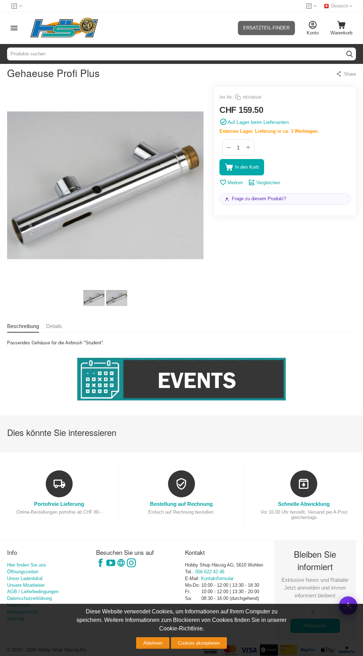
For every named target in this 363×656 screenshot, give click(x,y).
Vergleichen (268, 182)
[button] (346, 74)
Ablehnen (152, 643)
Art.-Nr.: (226, 97)
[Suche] (349, 54)
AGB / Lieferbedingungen (32, 591)
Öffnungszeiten (22, 571)
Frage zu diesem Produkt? (259, 198)
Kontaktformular (217, 578)
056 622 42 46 (209, 571)
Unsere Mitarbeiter (26, 585)
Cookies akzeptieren (199, 643)
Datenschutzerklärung (29, 598)
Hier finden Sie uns (26, 565)
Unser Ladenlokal (25, 578)
